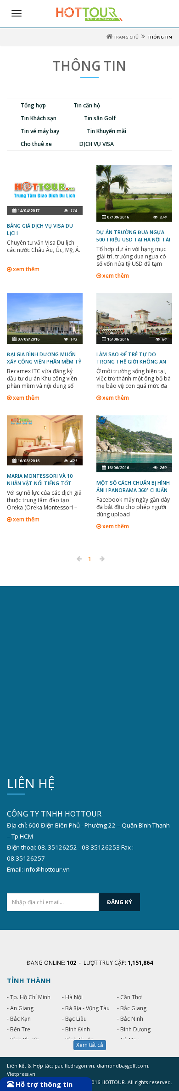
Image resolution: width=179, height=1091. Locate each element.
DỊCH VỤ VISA (96, 144)
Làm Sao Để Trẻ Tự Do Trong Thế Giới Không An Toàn (131, 361)
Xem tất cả (89, 1045)
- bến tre (18, 1029)
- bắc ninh (130, 1019)
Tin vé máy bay (40, 131)
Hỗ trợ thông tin (43, 1084)
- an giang (20, 1008)
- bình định (76, 1029)
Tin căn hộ (86, 105)
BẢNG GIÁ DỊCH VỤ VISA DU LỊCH (40, 229)
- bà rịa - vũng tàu (86, 1008)
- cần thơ (129, 997)
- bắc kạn (19, 1019)
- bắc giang (131, 1008)
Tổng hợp (33, 105)
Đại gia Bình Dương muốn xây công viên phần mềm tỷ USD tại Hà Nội (44, 361)
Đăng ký (119, 902)
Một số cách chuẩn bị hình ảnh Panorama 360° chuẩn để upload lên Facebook (133, 490)
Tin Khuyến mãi (106, 131)
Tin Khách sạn (38, 118)
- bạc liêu (74, 1019)
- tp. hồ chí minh (28, 997)
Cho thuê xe (36, 144)
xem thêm (25, 269)
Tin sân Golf (100, 118)
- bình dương (134, 1029)
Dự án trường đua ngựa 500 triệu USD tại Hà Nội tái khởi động (133, 239)
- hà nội (72, 997)
